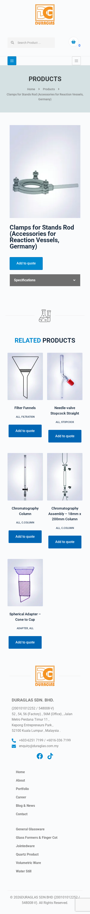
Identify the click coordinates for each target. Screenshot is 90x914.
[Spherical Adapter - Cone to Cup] (25, 582)
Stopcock (67, 422)
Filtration (28, 416)
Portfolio (22, 789)
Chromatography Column (25, 511)
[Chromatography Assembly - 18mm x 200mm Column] (64, 477)
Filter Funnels (25, 408)
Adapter (22, 628)
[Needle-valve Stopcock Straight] (64, 376)
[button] (45, 280)
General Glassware (30, 829)
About (20, 780)
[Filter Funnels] (25, 376)
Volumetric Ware (28, 863)
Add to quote (26, 263)
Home (20, 772)
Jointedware (25, 846)
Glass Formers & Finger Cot (36, 838)
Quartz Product (27, 854)
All (18, 416)
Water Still (23, 871)
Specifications (24, 280)
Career (21, 797)
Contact (21, 814)
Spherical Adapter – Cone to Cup (25, 617)
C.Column (28, 522)
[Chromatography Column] (25, 477)
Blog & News (25, 806)
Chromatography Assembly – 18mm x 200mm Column (64, 513)
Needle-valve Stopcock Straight (64, 410)
